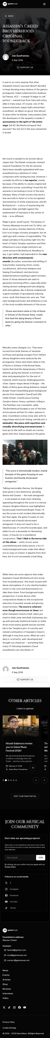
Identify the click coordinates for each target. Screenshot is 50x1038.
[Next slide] (44, 780)
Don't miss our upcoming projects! (22, 838)
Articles (6, 979)
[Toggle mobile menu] (44, 4)
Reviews (7, 989)
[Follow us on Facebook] (19, 1007)
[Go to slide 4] (11, 780)
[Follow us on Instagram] (14, 1007)
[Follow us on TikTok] (9, 1007)
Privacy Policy (10, 867)
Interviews (8, 993)
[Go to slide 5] (13, 780)
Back (11, 16)
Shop (5, 984)
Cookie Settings (9, 1028)
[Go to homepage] (10, 4)
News (5, 970)
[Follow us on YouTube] (24, 1007)
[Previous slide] (36, 780)
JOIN (40, 857)
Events (6, 975)
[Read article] (33, 768)
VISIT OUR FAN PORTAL (25, 796)
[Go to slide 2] (6, 780)
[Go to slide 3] (8, 780)
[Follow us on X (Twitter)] (4, 1007)
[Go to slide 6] (16, 780)
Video (5, 998)
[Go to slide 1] (3, 780)
